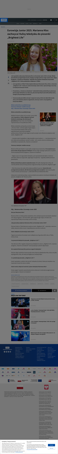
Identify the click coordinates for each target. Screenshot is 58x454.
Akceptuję (51, 445)
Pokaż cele (51, 448)
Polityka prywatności (19, 452)
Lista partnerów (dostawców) (32, 449)
